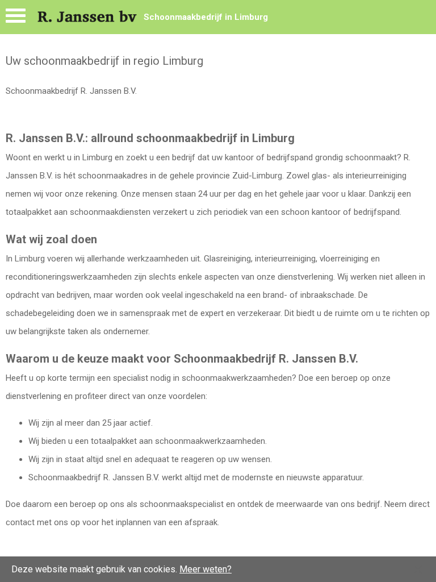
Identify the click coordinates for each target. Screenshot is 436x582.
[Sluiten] (418, 569)
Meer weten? (205, 569)
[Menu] (16, 18)
